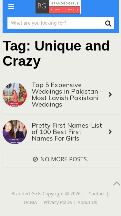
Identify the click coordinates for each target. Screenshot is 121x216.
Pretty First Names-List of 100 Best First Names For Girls (67, 132)
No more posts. (64, 159)
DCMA (31, 202)
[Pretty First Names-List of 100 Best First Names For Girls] (15, 133)
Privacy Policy (58, 202)
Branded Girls (26, 193)
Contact (96, 193)
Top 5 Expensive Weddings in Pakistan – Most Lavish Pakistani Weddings (67, 95)
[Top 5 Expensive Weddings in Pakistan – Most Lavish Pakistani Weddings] (15, 96)
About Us (87, 202)
